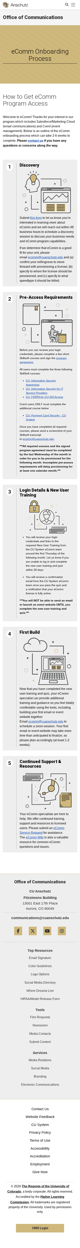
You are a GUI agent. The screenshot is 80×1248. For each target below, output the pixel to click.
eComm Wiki (34, 837)
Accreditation (40, 1156)
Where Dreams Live (40, 990)
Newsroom (40, 1025)
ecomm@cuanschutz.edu (45, 257)
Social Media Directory (40, 982)
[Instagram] (62, 936)
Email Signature (40, 958)
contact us (35, 140)
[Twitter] (33, 936)
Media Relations (40, 1060)
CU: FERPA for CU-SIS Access (44, 397)
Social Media (40, 1068)
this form (36, 217)
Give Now (40, 1172)
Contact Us (40, 1109)
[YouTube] (47, 936)
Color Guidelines (40, 966)
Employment (40, 1164)
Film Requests (40, 1017)
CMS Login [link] (40, 1228)
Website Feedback (40, 1117)
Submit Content (40, 1041)
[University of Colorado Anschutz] (15, 5)
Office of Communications (33, 17)
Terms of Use (40, 1140)
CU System (40, 1125)
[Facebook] (18, 936)
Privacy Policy (40, 1132)
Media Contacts (40, 1033)
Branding (40, 1076)
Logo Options (40, 974)
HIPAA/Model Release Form (40, 999)
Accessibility (40, 1148)
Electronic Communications (40, 1084)
